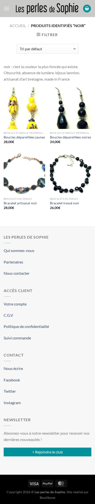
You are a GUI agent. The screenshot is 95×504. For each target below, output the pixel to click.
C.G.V (8, 315)
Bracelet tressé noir (64, 203)
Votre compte (15, 304)
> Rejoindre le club (47, 452)
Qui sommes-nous (19, 250)
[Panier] (87, 9)
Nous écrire (13, 368)
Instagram (12, 402)
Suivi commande (17, 338)
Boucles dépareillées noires (70, 137)
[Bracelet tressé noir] (70, 174)
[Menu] (7, 8)
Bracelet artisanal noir (20, 203)
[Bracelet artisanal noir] (24, 174)
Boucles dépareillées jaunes (24, 137)
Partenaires (13, 262)
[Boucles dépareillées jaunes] (24, 108)
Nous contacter (16, 273)
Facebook (12, 380)
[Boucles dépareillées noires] (70, 108)
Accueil (18, 25)
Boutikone (47, 497)
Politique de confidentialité (26, 326)
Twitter (10, 391)
